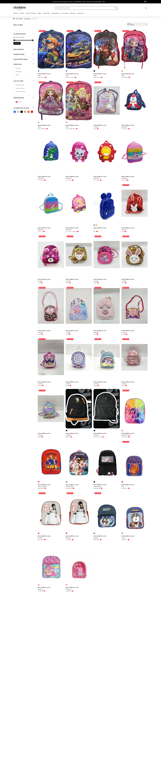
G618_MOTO (96, 77)
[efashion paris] (19, 8)
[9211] (106, 203)
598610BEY (96, 540)
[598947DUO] (79, 460)
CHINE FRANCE (97, 486)
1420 (94, 334)
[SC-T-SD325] (134, 100)
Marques (73, 13)
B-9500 (123, 334)
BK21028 (68, 437)
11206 (39, 334)
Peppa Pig (40, 589)
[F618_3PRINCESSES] (79, 100)
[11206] (51, 306)
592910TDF (124, 540)
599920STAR (96, 488)
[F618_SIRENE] (134, 49)
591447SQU (124, 437)
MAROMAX (124, 127)
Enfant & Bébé (19, 19)
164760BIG (68, 540)
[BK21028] (79, 409)
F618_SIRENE (124, 77)
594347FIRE (41, 488)
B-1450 (39, 386)
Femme (15, 13)
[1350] (79, 306)
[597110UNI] (51, 563)
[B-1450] (51, 357)
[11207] (134, 255)
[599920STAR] (106, 460)
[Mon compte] (146, 8)
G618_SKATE (41, 77)
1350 (67, 334)
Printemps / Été (20, 85)
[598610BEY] (106, 511)
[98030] (134, 357)
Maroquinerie (56, 13)
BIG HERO (40, 538)
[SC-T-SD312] (106, 152)
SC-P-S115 (123, 180)
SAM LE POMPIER (42, 486)
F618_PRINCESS (42, 129)
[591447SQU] (134, 409)
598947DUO (69, 488)
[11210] (134, 203)
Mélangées (19, 71)
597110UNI (40, 591)
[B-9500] (134, 306)
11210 (122, 232)
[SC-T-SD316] (79, 152)
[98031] (51, 409)
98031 (39, 437)
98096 (67, 386)
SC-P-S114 (40, 232)
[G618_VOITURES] (79, 49)
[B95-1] (106, 100)
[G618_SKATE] (51, 49)
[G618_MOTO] (106, 49)
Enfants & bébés (31, 13)
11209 (67, 283)
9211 (94, 232)
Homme (21, 13)
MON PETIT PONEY (126, 435)
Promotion (80, 13)
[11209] (79, 255)
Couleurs (18, 68)
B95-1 (94, 129)
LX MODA (95, 127)
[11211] (51, 255)
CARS (122, 486)
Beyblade (95, 538)
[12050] (106, 255)
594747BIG (41, 540)
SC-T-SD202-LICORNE (71, 232)
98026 (95, 386)
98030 (123, 386)
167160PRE (68, 591)
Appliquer (17, 43)
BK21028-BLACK (97, 437)
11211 (39, 283)
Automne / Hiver (20, 88)
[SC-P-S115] (134, 152)
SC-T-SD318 (41, 180)
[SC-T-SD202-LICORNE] (79, 203)
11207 (122, 283)
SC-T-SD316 (68, 180)
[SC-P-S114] (51, 203)
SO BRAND (68, 435)
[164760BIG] (79, 511)
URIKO (39, 76)
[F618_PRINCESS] (51, 100)
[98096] (79, 357)
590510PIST (124, 488)
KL (94, 230)
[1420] (106, 306)
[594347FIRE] (51, 460)
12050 (95, 283)
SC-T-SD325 (124, 129)
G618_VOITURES (70, 77)
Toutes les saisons (21, 91)
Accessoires (65, 13)
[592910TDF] (134, 511)
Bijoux (40, 13)
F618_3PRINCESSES (70, 129)
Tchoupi (123, 538)
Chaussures (46, 13)
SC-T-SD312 (96, 180)
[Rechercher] (116, 8)
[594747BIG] (51, 511)
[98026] (106, 357)
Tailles (17, 74)
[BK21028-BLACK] (106, 409)
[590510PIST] (134, 460)
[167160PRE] (79, 563)
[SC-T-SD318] (51, 152)
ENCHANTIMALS (70, 486)
